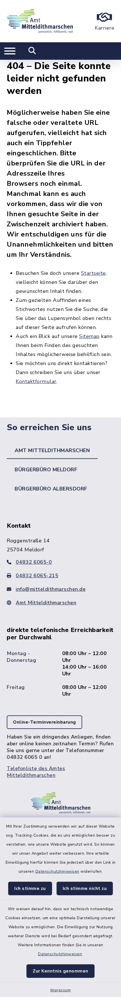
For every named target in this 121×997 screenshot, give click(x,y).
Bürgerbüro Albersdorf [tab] (51, 488)
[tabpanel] (60, 655)
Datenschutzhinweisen (57, 871)
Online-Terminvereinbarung (44, 722)
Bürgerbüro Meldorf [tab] (46, 469)
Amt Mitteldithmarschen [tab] (52, 450)
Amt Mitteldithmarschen (46, 602)
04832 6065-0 (34, 562)
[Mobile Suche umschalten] (32, 51)
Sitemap (89, 336)
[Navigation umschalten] (10, 51)
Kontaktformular (36, 381)
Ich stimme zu (30, 888)
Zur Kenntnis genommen (60, 971)
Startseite (93, 273)
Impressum (60, 990)
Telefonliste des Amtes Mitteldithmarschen (36, 772)
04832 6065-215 (37, 575)
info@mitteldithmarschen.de (51, 589)
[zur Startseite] (40, 21)
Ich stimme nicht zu (85, 888)
